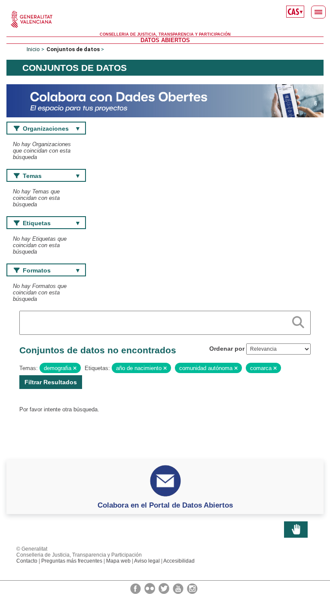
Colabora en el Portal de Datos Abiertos (165, 505)
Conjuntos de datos (73, 49)
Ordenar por (226, 348)
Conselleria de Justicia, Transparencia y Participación (165, 34)
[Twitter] (165, 588)
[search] (298, 320)
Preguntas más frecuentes (71, 561)
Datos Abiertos (165, 40)
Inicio (33, 49)
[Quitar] (74, 368)
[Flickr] (150, 588)
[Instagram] (192, 588)
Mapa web (118, 561)
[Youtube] (179, 588)
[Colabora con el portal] (165, 100)
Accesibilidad (179, 561)
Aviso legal (147, 561)
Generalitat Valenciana (165, 19)
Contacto (26, 561)
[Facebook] (136, 588)
